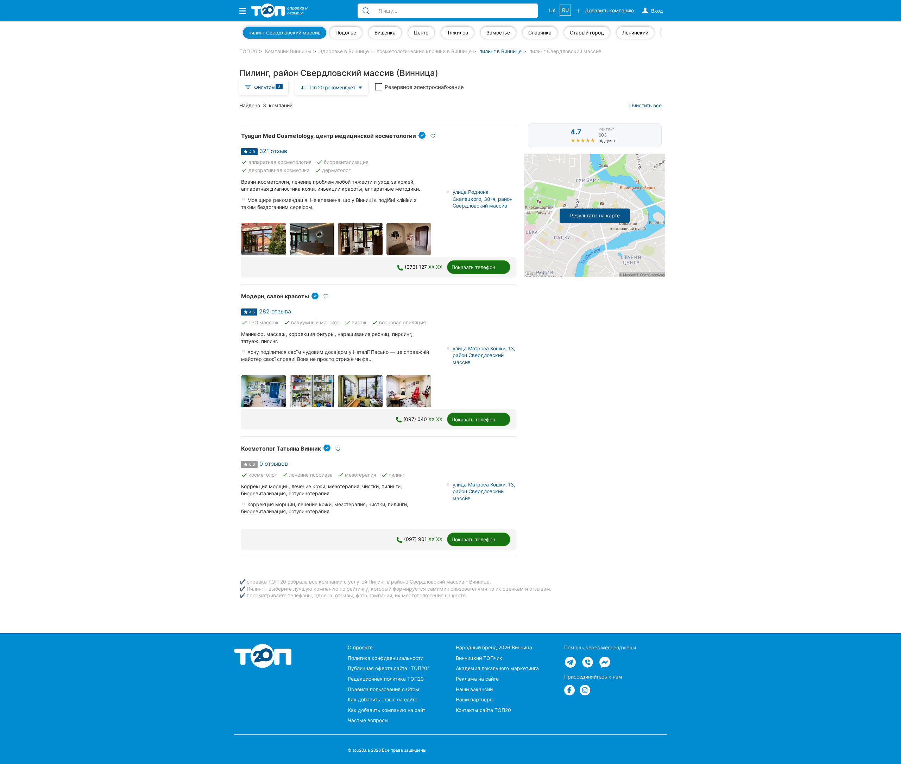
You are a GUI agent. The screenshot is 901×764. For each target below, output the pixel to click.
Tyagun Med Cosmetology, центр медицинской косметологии (328, 135)
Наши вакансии (474, 689)
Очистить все (645, 105)
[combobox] (331, 87)
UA (552, 10)
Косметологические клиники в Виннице (424, 51)
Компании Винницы (288, 51)
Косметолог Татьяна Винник (281, 448)
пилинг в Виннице (500, 51)
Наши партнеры (475, 699)
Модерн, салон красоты (275, 296)
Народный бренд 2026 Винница (494, 647)
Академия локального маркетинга (497, 668)
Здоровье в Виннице (344, 51)
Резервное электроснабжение (424, 87)
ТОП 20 (248, 51)
